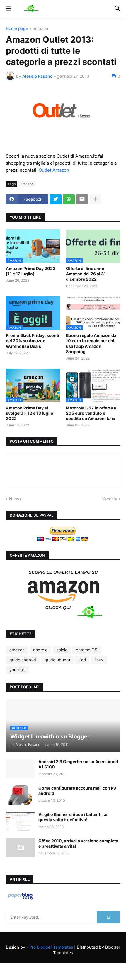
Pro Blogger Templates (51, 947)
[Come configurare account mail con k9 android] (20, 795)
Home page (17, 28)
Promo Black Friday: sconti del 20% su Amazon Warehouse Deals (32, 340)
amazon (40, 28)
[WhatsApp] (69, 199)
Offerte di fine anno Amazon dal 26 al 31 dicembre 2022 (86, 273)
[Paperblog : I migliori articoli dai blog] (20, 899)
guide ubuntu (57, 659)
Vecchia (109, 498)
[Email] (82, 199)
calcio (61, 649)
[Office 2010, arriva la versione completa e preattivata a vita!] (20, 847)
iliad (82, 659)
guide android (22, 659)
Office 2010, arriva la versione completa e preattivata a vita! (78, 843)
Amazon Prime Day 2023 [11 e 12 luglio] (30, 271)
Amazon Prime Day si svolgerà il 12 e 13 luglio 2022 (29, 413)
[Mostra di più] (95, 199)
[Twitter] (56, 199)
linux (99, 659)
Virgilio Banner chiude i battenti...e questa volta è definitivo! (72, 817)
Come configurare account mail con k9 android (77, 790)
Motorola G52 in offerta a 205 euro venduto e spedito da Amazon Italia (91, 413)
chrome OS (86, 649)
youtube (17, 669)
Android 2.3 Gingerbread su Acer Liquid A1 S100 (78, 764)
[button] (8, 9)
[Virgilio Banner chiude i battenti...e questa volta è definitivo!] (20, 821)
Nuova (15, 498)
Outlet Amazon (54, 170)
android (40, 649)
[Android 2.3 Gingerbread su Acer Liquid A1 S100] (20, 768)
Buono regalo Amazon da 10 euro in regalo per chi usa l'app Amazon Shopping (91, 343)
